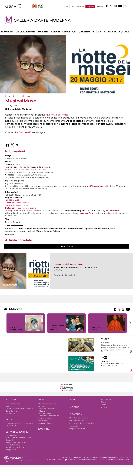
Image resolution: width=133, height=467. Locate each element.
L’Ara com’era (86, 213)
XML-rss (128, 460)
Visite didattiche (44, 413)
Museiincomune (17, 205)
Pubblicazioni (11, 435)
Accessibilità (43, 420)
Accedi (100, 6)
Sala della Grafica (13, 445)
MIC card (41, 411)
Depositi (9, 440)
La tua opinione (44, 423)
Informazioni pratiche (47, 404)
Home (7, 96)
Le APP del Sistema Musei (15, 328)
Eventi (55, 31)
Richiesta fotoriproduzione (17, 442)
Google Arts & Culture (97, 328)
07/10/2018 (115, 347)
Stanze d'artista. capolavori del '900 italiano (25, 169)
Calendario (87, 31)
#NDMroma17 (23, 132)
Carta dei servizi (12, 411)
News (103, 402)
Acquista (90, 6)
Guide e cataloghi (45, 418)
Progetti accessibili (77, 429)
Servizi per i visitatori (46, 409)
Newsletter (10, 413)
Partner (104, 407)
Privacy (69, 460)
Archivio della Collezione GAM (18, 438)
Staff (7, 406)
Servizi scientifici (17, 432)
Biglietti (41, 406)
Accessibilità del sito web (115, 460)
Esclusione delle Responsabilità (86, 460)
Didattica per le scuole (78, 418)
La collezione (25, 31)
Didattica (69, 31)
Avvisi (103, 405)
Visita (102, 31)
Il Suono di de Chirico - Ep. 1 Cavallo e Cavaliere (112, 365)
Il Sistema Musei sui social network (57, 327)
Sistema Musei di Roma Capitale (19, 409)
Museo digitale (118, 31)
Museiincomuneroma (20, 208)
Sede (9, 419)
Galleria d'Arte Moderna (42, 20)
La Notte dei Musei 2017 (68, 264)
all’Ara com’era (96, 186)
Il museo (7, 31)
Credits (101, 460)
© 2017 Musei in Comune (54, 460)
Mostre (43, 31)
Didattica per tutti (77, 420)
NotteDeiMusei (18, 203)
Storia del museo (13, 404)
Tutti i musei (76, 6)
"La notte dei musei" (58, 114)
